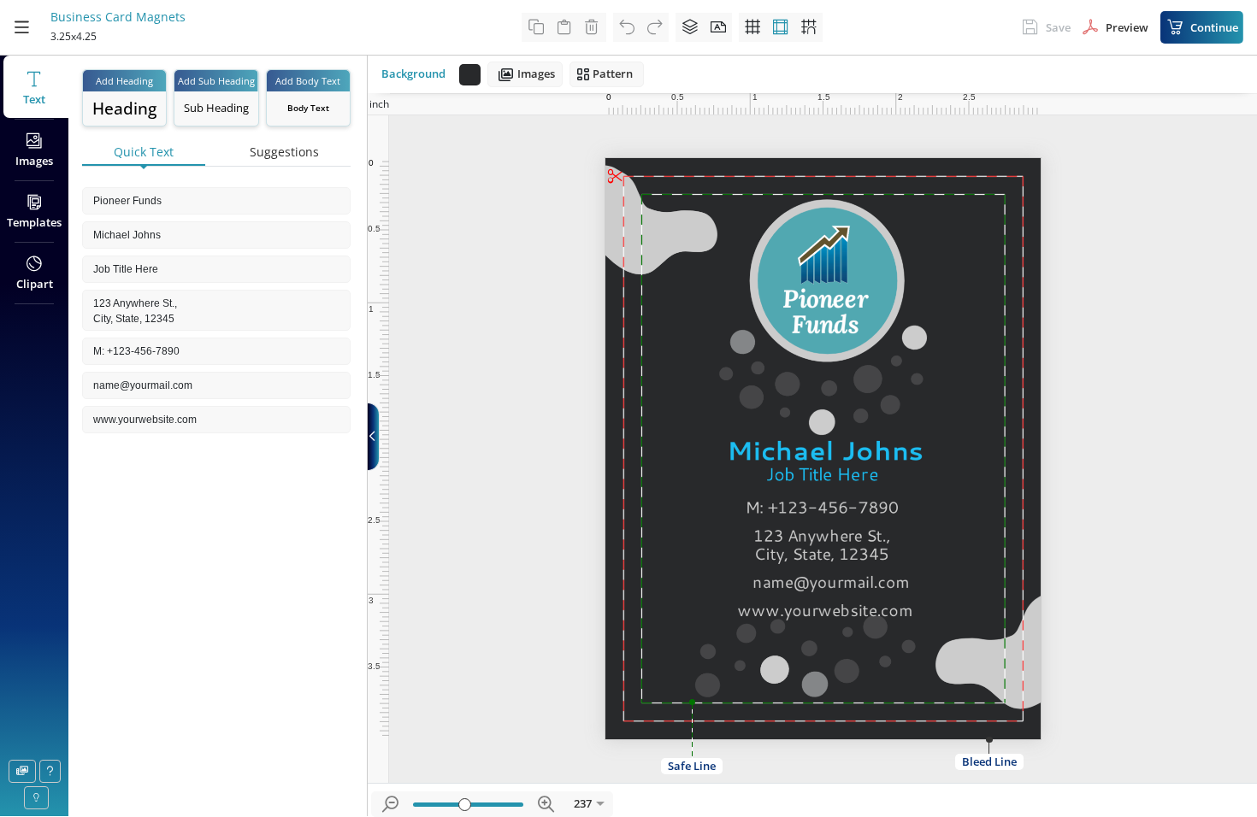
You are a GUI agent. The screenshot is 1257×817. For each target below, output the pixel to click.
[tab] (143, 153)
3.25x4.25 (73, 36)
